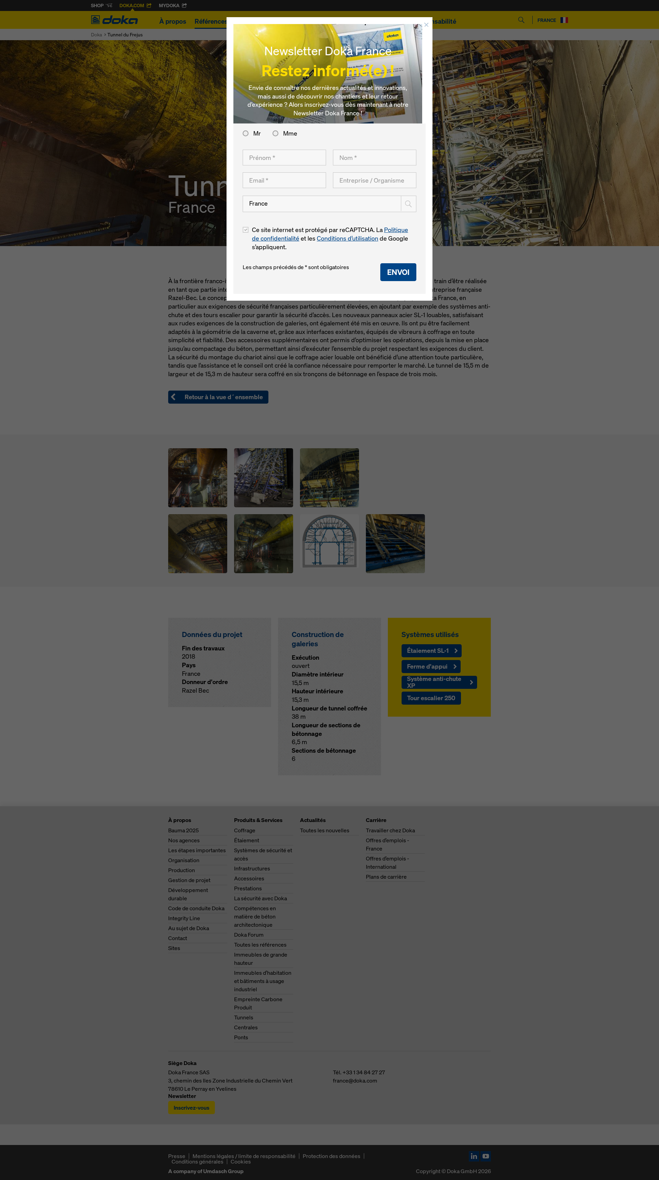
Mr (257, 133)
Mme (289, 133)
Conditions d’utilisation (347, 238)
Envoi (398, 272)
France (258, 203)
